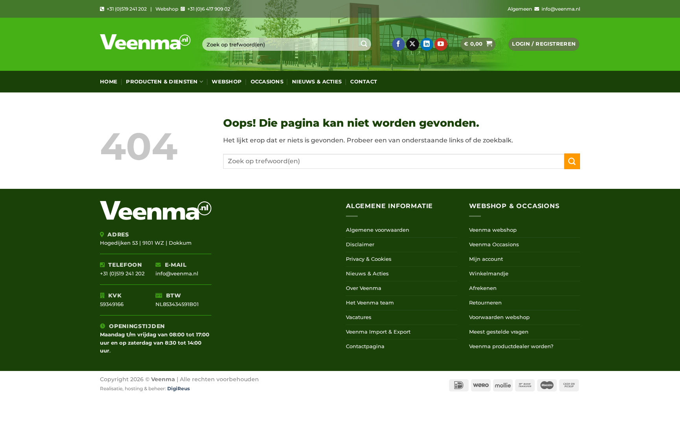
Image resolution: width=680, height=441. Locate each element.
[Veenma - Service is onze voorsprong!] (145, 44)
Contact (363, 82)
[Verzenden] (364, 44)
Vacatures (358, 317)
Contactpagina (365, 346)
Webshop (227, 82)
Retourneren (485, 303)
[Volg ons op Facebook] (398, 44)
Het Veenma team (370, 303)
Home (108, 82)
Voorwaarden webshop (499, 317)
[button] (477, 44)
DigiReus (178, 388)
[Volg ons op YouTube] (440, 44)
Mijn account (486, 259)
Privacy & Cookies (369, 259)
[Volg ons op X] (412, 44)
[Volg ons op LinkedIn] (426, 44)
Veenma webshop (493, 230)
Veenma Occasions (494, 244)
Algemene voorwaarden (377, 230)
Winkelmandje (488, 274)
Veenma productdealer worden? (511, 346)
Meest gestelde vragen (498, 332)
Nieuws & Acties (317, 82)
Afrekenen (483, 288)
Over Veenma (363, 288)
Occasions (267, 82)
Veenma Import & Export (378, 332)
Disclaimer (360, 244)
